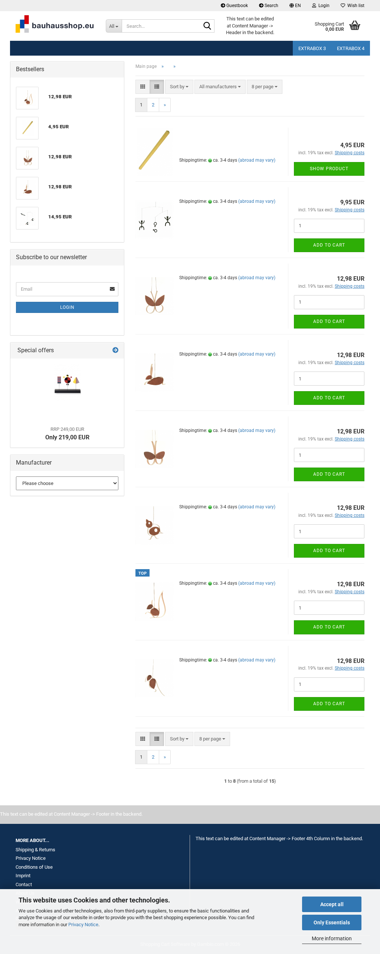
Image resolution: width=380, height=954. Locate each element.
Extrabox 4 (350, 48)
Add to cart (329, 245)
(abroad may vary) (256, 160)
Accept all (332, 904)
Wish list (354, 5)
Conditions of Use (34, 867)
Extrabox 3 (312, 48)
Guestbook (236, 5)
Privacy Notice (83, 924)
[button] (295, 5)
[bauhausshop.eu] (55, 26)
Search (270, 5)
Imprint (23, 875)
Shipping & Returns (35, 849)
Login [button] (323, 5)
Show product (329, 168)
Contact (24, 884)
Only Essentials (332, 922)
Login (67, 307)
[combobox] (179, 87)
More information (332, 938)
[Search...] (207, 26)
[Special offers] (115, 350)
